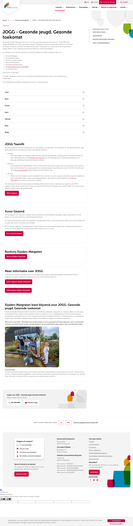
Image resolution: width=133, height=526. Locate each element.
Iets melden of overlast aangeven (30, 456)
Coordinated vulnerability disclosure (100, 456)
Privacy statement (95, 450)
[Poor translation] (9, 499)
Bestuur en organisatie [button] (109, 7)
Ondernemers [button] (71, 7)
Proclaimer (92, 447)
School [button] (7, 105)
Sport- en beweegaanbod (101, 43)
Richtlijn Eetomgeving (37, 158)
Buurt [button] (7, 99)
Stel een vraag (32, 402)
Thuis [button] (7, 92)
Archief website (94, 444)
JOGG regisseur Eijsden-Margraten (18, 282)
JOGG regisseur (11, 193)
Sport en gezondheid (22, 20)
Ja (61, 422)
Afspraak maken (21, 474)
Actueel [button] (123, 7)
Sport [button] (7, 112)
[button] (94, 2)
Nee (68, 422)
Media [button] (7, 132)
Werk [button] (6, 126)
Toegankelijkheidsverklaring (98, 453)
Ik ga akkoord (116, 520)
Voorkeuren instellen (116, 524)
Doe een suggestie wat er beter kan (86, 422)
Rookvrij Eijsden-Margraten (16, 256)
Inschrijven (95, 472)
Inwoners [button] (59, 7)
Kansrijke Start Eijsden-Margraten (103, 39)
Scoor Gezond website (14, 233)
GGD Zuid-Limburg (99, 32)
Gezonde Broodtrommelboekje (18, 67)
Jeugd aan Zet (97, 35)
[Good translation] (3, 499)
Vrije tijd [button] (95, 7)
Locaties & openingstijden (28, 452)
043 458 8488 (15, 402)
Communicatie (94, 459)
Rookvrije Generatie (21, 170)
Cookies (91, 441)
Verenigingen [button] (83, 7)
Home (5, 20)
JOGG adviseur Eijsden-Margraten (18, 290)
